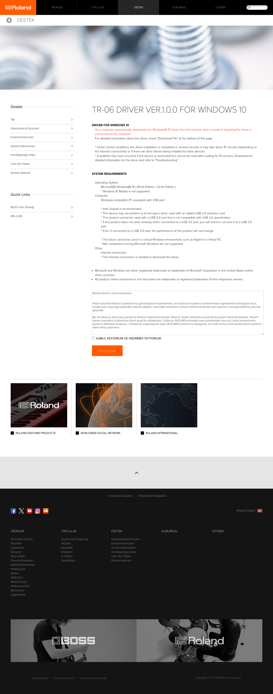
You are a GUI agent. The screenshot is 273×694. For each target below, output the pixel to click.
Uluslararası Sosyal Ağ (74, 539)
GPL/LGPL (17, 216)
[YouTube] (29, 512)
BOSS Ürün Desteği (22, 207)
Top (13, 119)
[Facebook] (13, 512)
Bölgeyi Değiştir (246, 510)
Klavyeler (16, 552)
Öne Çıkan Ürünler (22, 539)
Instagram (67, 552)
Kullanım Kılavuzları (22, 137)
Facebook (67, 547)
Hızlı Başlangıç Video (23, 155)
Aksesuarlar (18, 590)
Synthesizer (18, 547)
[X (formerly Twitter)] (21, 512)
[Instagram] (37, 512)
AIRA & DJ (17, 577)
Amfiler (15, 573)
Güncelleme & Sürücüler (25, 128)
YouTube (66, 543)
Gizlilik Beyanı (40, 678)
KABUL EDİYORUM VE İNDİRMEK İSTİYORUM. (128, 338)
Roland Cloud (19, 582)
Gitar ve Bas (18, 556)
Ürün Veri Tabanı (20, 164)
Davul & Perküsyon (22, 560)
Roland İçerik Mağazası (152, 496)
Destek (138, 7)
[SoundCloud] (45, 512)
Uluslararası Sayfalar (121, 496)
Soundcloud (68, 560)
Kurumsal (179, 7)
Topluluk (97, 7)
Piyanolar (16, 543)
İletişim (220, 7)
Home (9, 20)
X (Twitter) (67, 556)
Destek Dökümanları (123, 547)
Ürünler (17, 531)
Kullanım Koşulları (64, 678)
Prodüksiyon (18, 569)
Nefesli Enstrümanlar (23, 565)
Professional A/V (20, 586)
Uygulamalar (18, 594)
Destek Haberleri (21, 173)
